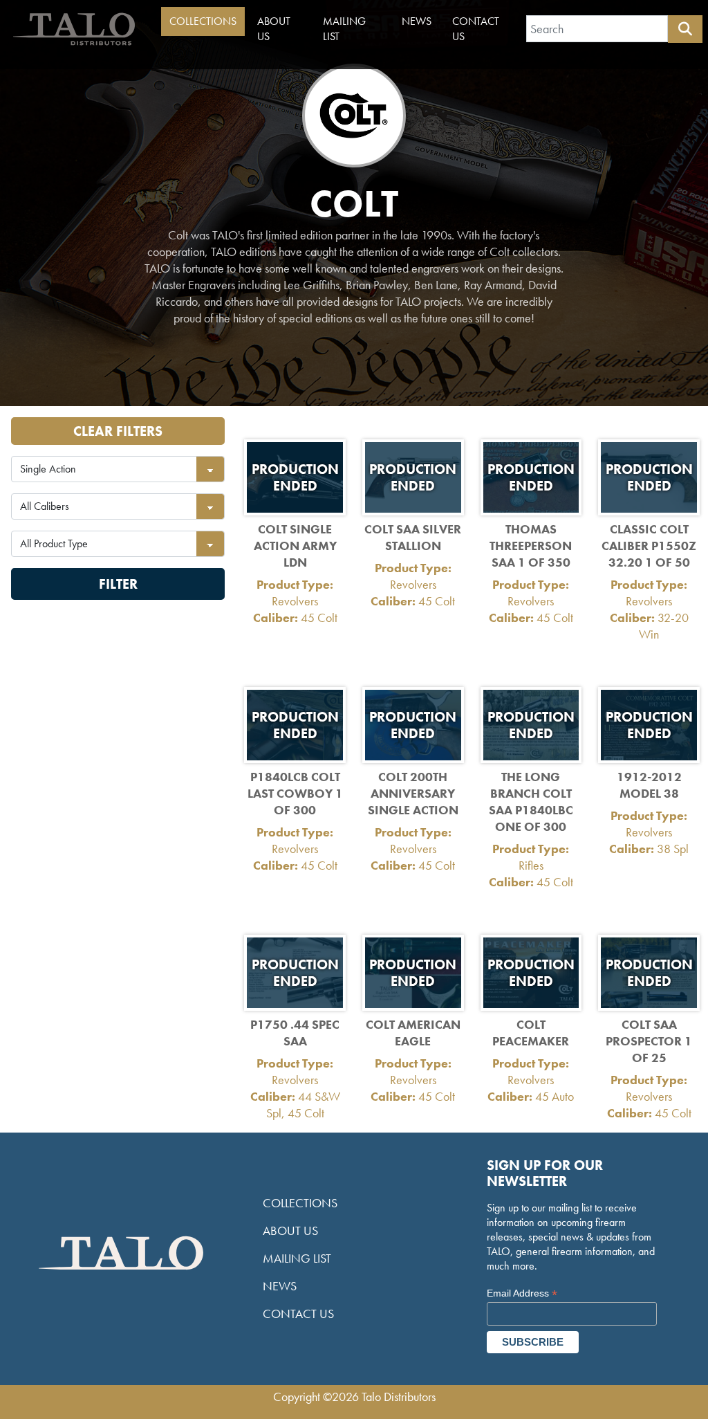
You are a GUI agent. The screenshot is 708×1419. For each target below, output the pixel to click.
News (416, 21)
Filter (118, 584)
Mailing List (344, 29)
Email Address (522, 1293)
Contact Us (475, 29)
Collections (202, 21)
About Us (273, 29)
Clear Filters (117, 431)
